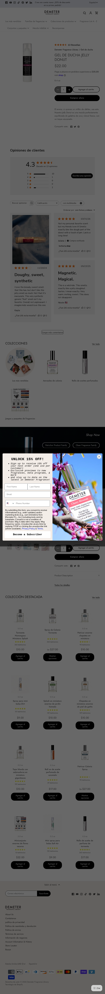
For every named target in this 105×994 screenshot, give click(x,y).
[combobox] (9, 503)
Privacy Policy (28, 529)
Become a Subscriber (27, 534)
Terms (40, 529)
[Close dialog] (99, 456)
